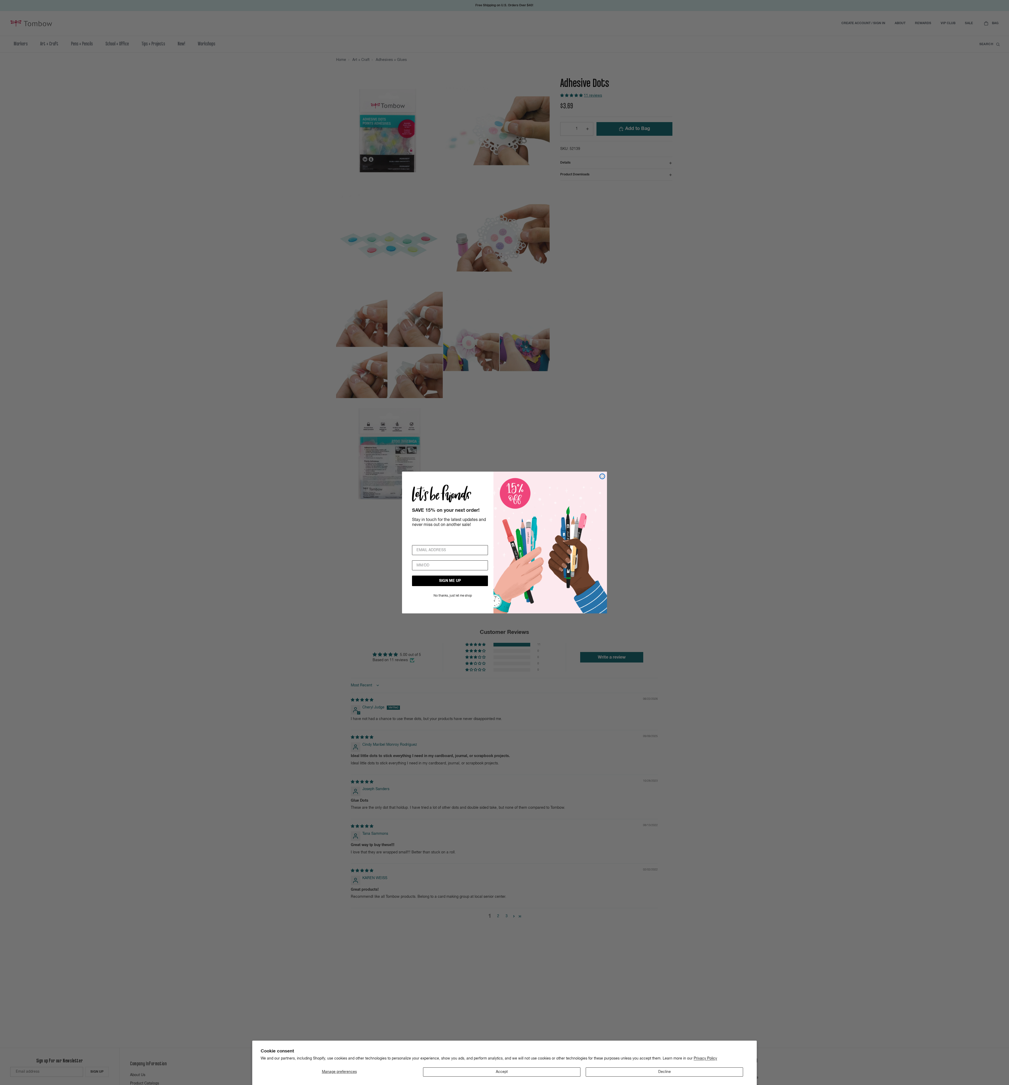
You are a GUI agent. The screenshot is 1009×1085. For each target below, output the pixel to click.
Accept (502, 1072)
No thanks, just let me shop (453, 595)
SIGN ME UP (450, 581)
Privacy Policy (705, 1058)
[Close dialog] (602, 476)
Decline (664, 1072)
